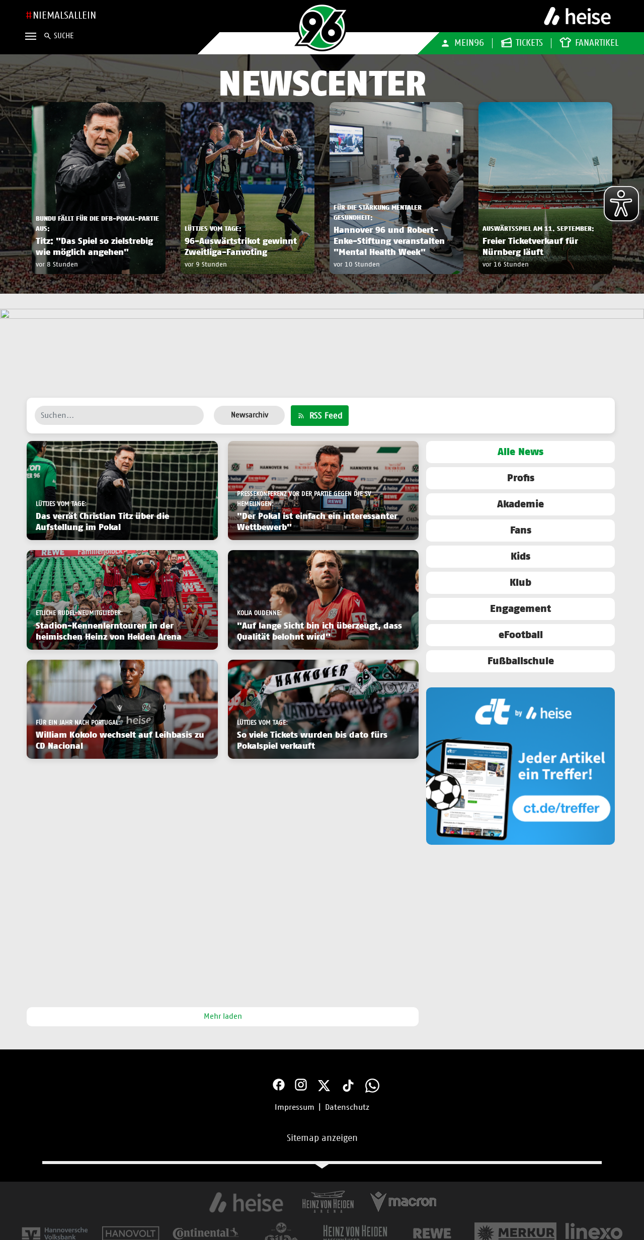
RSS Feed (325, 415)
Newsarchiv (249, 415)
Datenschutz (347, 1107)
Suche (63, 36)
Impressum (294, 1107)
